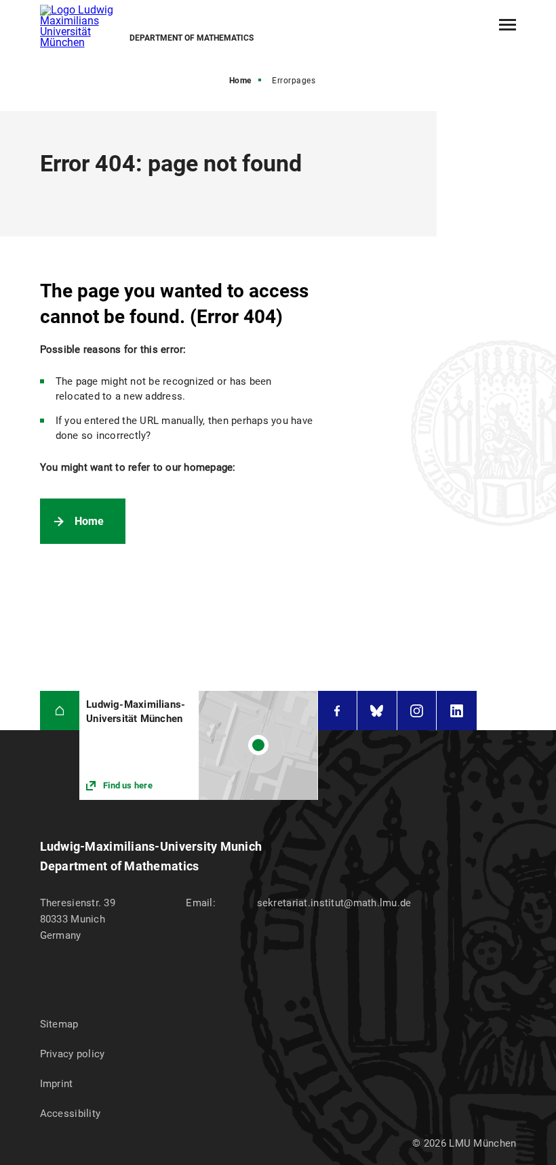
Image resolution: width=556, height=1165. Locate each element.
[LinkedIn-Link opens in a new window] (457, 711)
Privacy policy (72, 1054)
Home (240, 80)
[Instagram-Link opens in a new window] (417, 711)
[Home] (60, 711)
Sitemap (59, 1024)
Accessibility (70, 1113)
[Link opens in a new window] (198, 745)
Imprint (56, 1084)
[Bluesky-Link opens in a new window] (377, 711)
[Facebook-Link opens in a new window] (337, 711)
